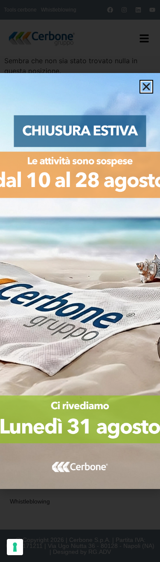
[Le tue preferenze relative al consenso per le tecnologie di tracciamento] (15, 547)
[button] (146, 87)
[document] (80, 281)
